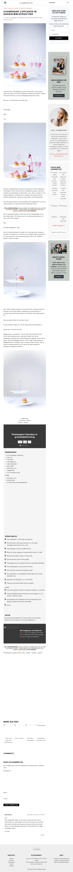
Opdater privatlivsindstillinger (61, 858)
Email (25, 442)
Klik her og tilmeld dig (36, 863)
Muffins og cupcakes (26, 8)
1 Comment (13, 17)
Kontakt (11, 858)
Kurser (11, 863)
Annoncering (11, 862)
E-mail (5, 798)
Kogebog (11, 865)
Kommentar (7, 771)
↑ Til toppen (36, 849)
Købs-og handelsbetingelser (61, 862)
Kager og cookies (13, 8)
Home (5, 8)
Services (11, 860)
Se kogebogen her (58, 95)
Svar (42, 835)
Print (20, 442)
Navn (5, 792)
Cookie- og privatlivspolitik (61, 860)
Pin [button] (29, 442)
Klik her (22, 632)
